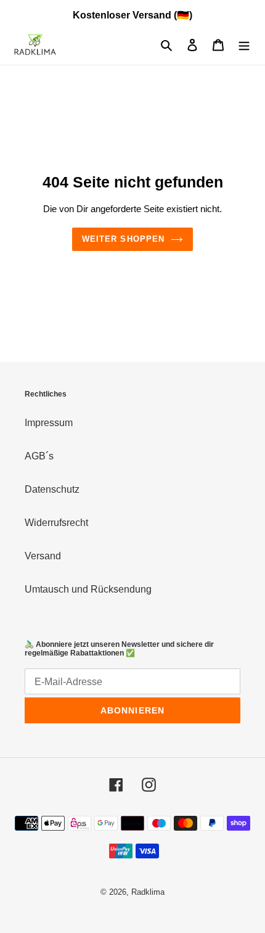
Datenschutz (52, 489)
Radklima (148, 892)
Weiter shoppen (123, 239)
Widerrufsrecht (56, 522)
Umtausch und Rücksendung (88, 589)
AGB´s (39, 456)
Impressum (49, 422)
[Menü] (244, 45)
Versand (43, 556)
